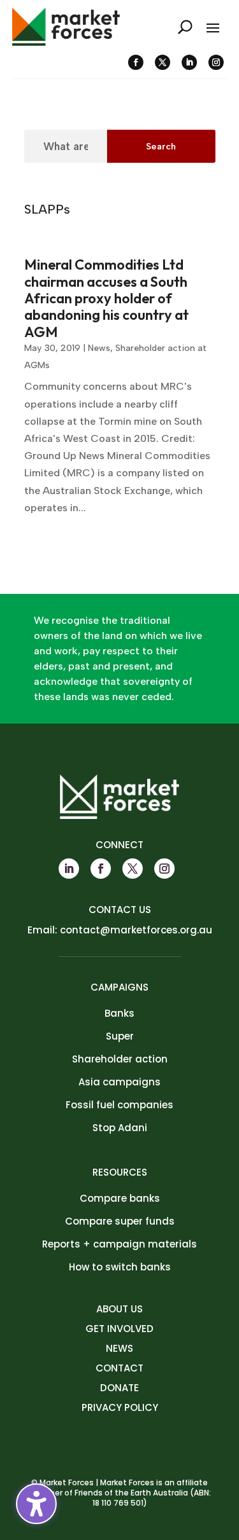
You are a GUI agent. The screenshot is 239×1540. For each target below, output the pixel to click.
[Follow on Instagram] (216, 62)
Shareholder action (120, 1059)
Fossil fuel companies (119, 1104)
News (99, 348)
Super (120, 1036)
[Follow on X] (162, 62)
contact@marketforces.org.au (136, 930)
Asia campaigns (119, 1082)
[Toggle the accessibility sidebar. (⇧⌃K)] (36, 1503)
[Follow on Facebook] (135, 62)
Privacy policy (120, 1407)
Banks (119, 1013)
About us (119, 1309)
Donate (119, 1387)
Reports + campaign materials (119, 1244)
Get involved (119, 1328)
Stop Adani (119, 1127)
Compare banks (120, 1198)
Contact (119, 1368)
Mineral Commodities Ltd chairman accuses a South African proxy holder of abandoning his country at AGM (106, 298)
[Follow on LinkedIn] (189, 62)
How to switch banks (120, 1267)
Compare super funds (120, 1221)
